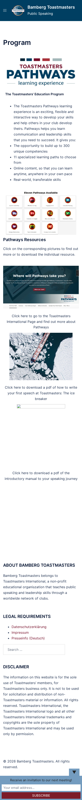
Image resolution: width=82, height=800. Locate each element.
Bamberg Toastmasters (51, 7)
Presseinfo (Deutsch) (28, 638)
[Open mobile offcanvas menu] (5, 10)
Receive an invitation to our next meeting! (41, 780)
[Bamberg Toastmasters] (18, 10)
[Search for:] (34, 649)
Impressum (20, 632)
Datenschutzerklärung (29, 627)
